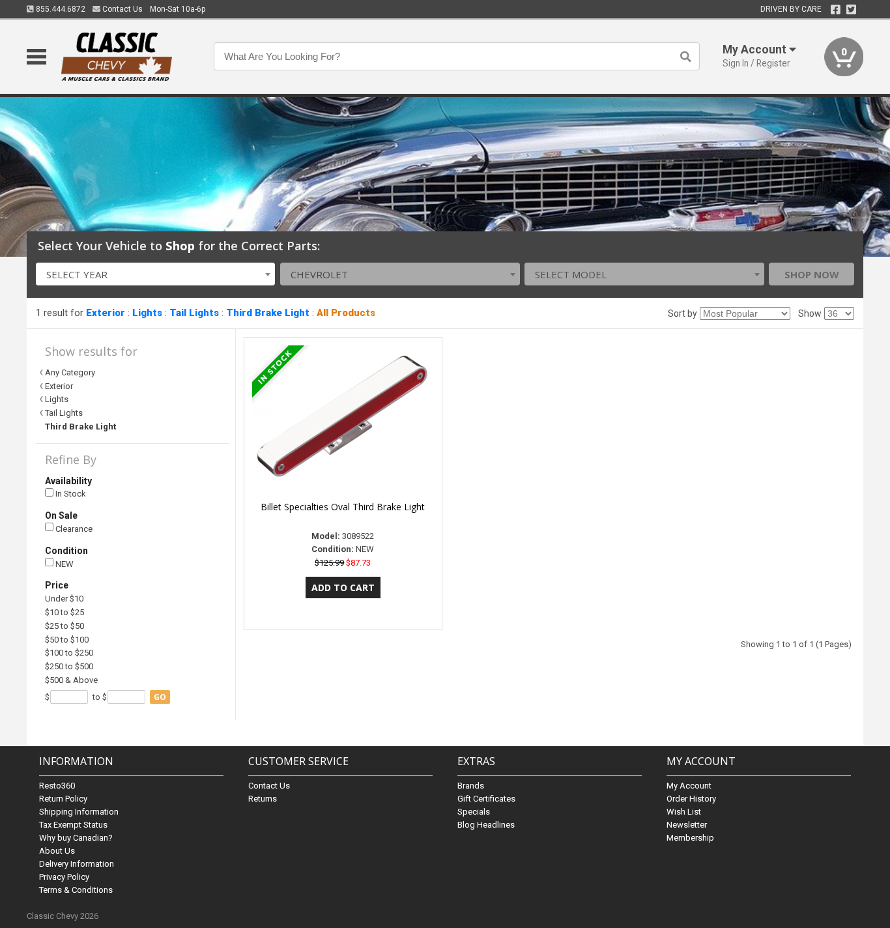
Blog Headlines (486, 825)
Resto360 (57, 785)
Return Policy (63, 799)
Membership (690, 838)
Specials (473, 812)
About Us (57, 851)
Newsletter (687, 825)
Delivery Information (76, 864)
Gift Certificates (486, 799)
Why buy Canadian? (76, 838)
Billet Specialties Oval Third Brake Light (343, 506)
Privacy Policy (64, 877)
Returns (262, 799)
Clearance (73, 529)
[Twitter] (851, 9)
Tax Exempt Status (73, 825)
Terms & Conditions (76, 890)
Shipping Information (79, 812)
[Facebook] (835, 9)
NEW (63, 564)
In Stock (69, 494)
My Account (689, 785)
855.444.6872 (59, 9)
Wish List (684, 812)
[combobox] (156, 274)
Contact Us (121, 9)
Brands (470, 785)
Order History (691, 799)
